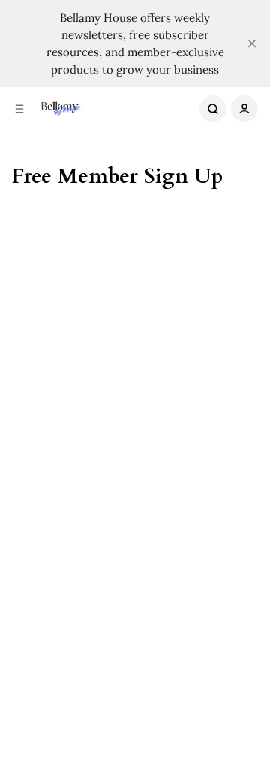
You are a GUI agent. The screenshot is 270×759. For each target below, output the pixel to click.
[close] (252, 44)
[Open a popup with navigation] (19, 108)
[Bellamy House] (59, 108)
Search (213, 108)
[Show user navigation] (244, 108)
